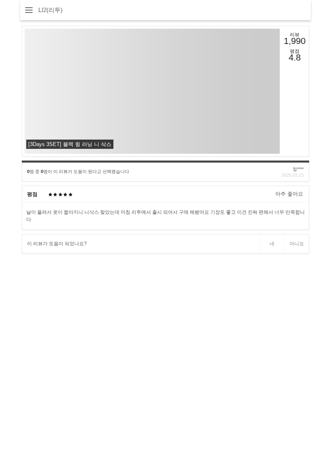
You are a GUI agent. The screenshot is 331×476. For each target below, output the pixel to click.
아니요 (296, 243)
